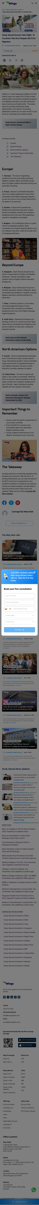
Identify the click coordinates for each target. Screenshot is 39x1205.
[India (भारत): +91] (6, 609)
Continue (19, 630)
